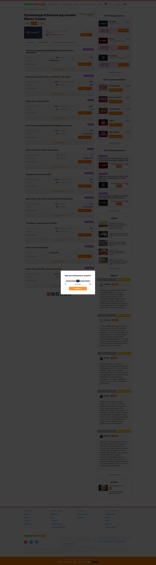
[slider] (77, 281)
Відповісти (77, 288)
